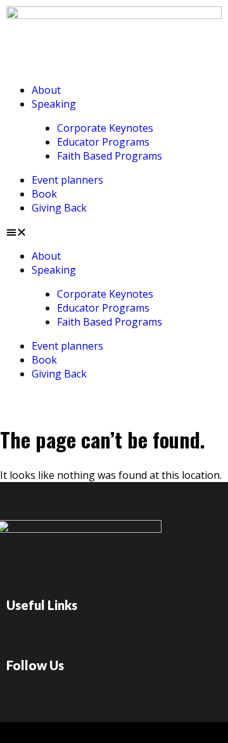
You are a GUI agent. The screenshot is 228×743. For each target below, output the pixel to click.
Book (44, 194)
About (46, 90)
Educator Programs (103, 142)
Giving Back (59, 208)
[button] (114, 232)
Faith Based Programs (109, 156)
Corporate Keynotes (105, 128)
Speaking (54, 104)
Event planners (67, 180)
